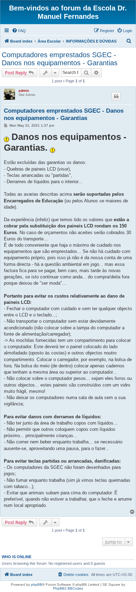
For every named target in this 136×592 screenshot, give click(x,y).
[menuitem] (19, 31)
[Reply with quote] (116, 96)
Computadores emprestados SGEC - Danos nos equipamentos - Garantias (60, 59)
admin (23, 90)
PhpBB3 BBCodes (68, 588)
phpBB (36, 584)
